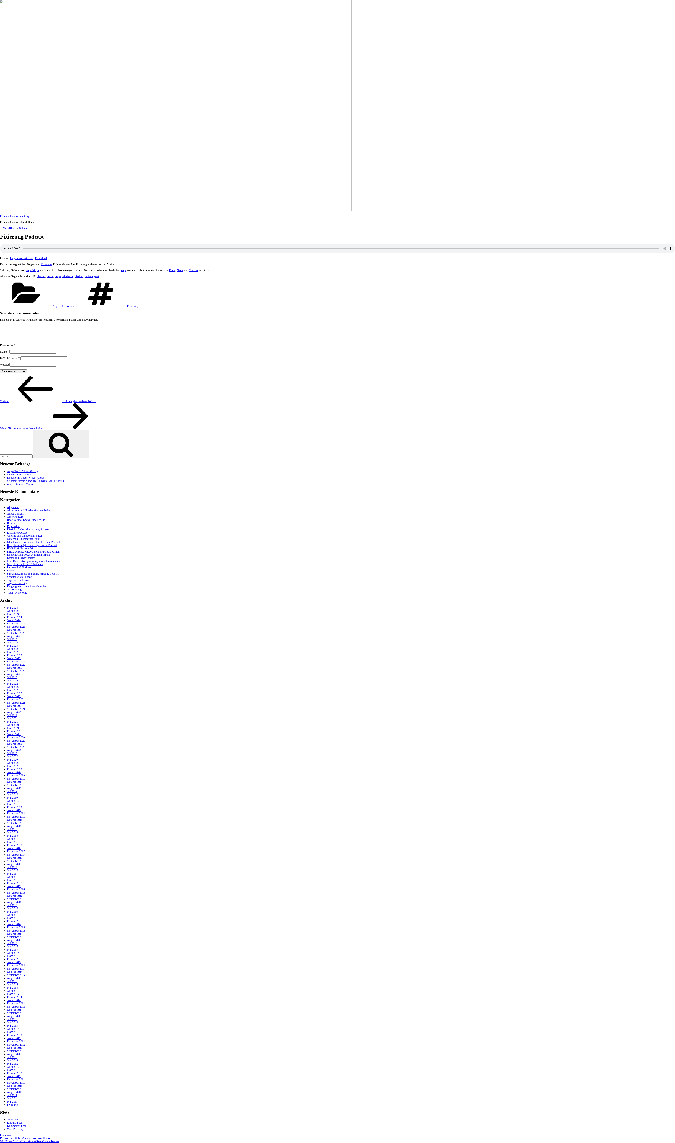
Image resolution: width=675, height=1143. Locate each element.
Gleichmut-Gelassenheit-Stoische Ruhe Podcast (33, 542)
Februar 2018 (14, 845)
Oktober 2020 (14, 743)
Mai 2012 (12, 1063)
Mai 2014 (12, 987)
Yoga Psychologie (17, 592)
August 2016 (14, 902)
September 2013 (16, 1012)
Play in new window (21, 258)
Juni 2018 (12, 832)
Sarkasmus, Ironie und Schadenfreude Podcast (32, 573)
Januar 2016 (14, 924)
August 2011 (14, 1092)
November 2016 (16, 892)
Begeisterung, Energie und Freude (26, 519)
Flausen (41, 276)
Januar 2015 (14, 962)
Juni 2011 (12, 1098)
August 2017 (14, 864)
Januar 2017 (14, 886)
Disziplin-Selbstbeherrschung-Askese (28, 529)
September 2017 (16, 860)
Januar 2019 (14, 810)
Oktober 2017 (14, 857)
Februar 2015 (14, 959)
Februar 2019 (14, 807)
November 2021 (16, 702)
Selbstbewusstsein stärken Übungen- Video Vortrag (35, 480)
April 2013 (13, 1028)
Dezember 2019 (16, 775)
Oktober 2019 (14, 781)
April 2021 (13, 724)
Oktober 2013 (14, 1009)
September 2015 (16, 936)
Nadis (180, 270)
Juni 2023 (12, 642)
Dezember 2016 (16, 889)
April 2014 (13, 990)
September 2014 (16, 974)
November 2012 (16, 1044)
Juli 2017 (12, 867)
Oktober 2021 (14, 705)
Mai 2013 (12, 1025)
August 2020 (14, 750)
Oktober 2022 (14, 667)
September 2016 (16, 898)
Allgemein (58, 306)
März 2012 (13, 1069)
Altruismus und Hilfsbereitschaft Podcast (29, 510)
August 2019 (14, 788)
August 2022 (14, 674)
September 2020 (16, 746)
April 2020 (13, 762)
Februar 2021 (14, 731)
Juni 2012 (12, 1060)
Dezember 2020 (16, 737)
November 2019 (16, 778)
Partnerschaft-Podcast (19, 567)
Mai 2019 (12, 797)
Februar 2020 (14, 769)
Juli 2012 (12, 1057)
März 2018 (13, 841)
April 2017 (13, 876)
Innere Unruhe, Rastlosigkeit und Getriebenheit (33, 551)
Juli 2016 (12, 905)
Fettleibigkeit (92, 276)
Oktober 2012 (14, 1047)
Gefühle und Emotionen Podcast (25, 535)
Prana (172, 270)
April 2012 (13, 1066)
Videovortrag (14, 589)
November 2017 (16, 854)
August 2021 (14, 712)
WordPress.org (15, 1129)
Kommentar (7, 345)
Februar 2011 (14, 1104)
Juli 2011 (12, 1095)
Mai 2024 (12, 607)
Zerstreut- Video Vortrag (20, 483)
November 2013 (16, 1006)
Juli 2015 (12, 943)
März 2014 (13, 993)
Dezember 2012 (16, 1041)
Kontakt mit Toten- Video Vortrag (25, 477)
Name (4, 351)
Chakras (193, 270)
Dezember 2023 (16, 623)
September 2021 (16, 708)
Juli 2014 (12, 981)
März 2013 (13, 1031)
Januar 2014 (14, 1000)
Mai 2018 (12, 835)
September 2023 (16, 632)
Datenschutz (7, 1138)
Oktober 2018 (14, 819)
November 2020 (16, 740)
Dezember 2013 (16, 1003)
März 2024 (13, 613)
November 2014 (16, 968)
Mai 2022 (12, 683)
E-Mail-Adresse (10, 358)
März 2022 (13, 689)
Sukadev (24, 228)
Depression (13, 526)
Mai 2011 (12, 1101)
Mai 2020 (12, 759)
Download (41, 258)
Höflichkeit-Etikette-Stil (20, 548)
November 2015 (16, 930)
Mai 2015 (12, 949)
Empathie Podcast (17, 532)
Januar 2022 (14, 696)
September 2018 (16, 822)
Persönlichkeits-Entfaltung (14, 216)
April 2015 (13, 952)
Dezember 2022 (16, 661)
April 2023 (13, 648)
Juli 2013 (12, 1019)
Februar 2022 (14, 693)
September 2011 (16, 1088)
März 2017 (13, 879)
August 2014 (14, 978)
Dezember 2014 (16, 965)
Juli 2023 (12, 639)
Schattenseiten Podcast (19, 576)
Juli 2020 (12, 753)
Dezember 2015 (16, 927)
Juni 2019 (12, 794)
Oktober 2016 (14, 895)
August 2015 (14, 940)
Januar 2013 (14, 1038)
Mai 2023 (12, 645)
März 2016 (13, 917)
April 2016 (13, 914)
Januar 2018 (14, 848)
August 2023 (14, 636)
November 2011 (16, 1082)
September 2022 (16, 670)
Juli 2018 (12, 829)
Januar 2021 (14, 734)
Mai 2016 (12, 911)
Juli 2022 (12, 677)
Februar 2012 (14, 1073)
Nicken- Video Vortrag (19, 474)
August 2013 (14, 1016)
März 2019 (13, 803)
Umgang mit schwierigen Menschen (27, 586)
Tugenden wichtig (17, 583)
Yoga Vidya (32, 270)
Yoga (123, 270)
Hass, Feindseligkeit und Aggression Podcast (32, 545)
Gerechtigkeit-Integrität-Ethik (23, 538)
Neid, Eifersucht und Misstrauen (25, 564)
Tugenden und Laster (19, 580)
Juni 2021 (12, 718)
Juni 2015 (12, 946)
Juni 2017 (12, 870)
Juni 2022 (12, 680)
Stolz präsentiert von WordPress (32, 1138)
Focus (50, 276)
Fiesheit (79, 276)
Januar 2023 (14, 658)
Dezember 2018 (16, 813)
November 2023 (16, 626)
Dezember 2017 (16, 851)
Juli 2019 (12, 791)
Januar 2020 (14, 772)
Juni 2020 (12, 756)
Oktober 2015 (14, 933)
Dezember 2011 (16, 1079)
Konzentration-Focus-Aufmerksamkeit (28, 554)
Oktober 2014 (14, 971)
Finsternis (67, 276)
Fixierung (46, 264)
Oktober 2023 (14, 629)
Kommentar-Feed (17, 1125)
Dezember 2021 (16, 699)
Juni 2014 (12, 984)
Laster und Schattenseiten (21, 557)
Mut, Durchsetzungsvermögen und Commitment (34, 561)
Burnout (11, 523)
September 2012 (16, 1050)
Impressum (6, 1135)
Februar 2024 (14, 617)
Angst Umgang (15, 513)
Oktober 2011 (14, 1085)
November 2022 (16, 664)
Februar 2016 (14, 921)
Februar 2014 (14, 997)
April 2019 (13, 800)
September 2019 (16, 784)
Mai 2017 (12, 873)
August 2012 (14, 1054)
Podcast (70, 306)
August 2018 (14, 826)
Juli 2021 (12, 715)
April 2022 (13, 686)
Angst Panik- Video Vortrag (22, 471)
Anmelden (13, 1119)
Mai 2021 (12, 721)
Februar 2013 (14, 1035)
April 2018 (13, 838)
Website (4, 364)
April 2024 (13, 610)
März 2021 (13, 727)
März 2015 (13, 955)
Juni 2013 (12, 1022)
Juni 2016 (12, 908)
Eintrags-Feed (14, 1122)
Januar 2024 (14, 620)
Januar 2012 (14, 1076)
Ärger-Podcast (15, 516)
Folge (58, 276)
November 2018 (16, 816)
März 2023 (13, 651)
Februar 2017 (14, 883)
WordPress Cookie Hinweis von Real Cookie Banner (29, 1141)
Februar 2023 (14, 655)
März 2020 (13, 765)
